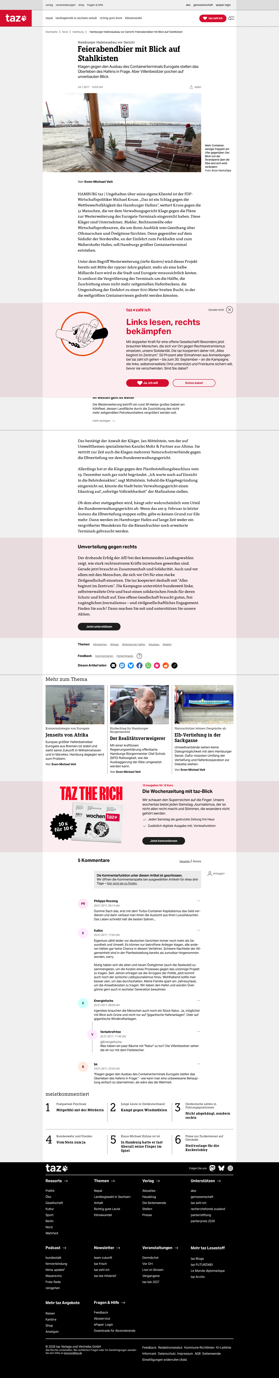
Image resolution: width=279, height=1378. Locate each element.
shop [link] (81, 5)
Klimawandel (103, 1215)
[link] (50, 18)
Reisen (50, 1313)
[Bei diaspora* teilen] (157, 665)
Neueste (185, 861)
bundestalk (53, 1258)
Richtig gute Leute (107, 1209)
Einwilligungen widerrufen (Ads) (164, 1360)
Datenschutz (167, 1354)
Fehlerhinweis (125, 656)
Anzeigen (52, 1332)
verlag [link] (49, 5)
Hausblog (149, 1197)
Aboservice (102, 1319)
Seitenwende (211, 1354)
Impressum (185, 1354)
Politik (50, 1191)
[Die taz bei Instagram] (230, 1170)
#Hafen (167, 644)
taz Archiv (198, 1277)
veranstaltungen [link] (66, 5)
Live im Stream (152, 1270)
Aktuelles (148, 1191)
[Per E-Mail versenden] (113, 665)
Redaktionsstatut (170, 1348)
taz (57, 1168)
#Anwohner (100, 644)
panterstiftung (201, 1215)
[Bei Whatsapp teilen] (148, 665)
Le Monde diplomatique (208, 1271)
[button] (231, 18)
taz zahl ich (198, 1203)
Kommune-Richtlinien (199, 1348)
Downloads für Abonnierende (115, 1331)
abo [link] (188, 5)
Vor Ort (147, 1264)
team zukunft (103, 1258)
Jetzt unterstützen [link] (99, 626)
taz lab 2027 (150, 1282)
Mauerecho (54, 1276)
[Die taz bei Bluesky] (221, 1170)
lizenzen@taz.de (73, 1353)
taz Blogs (197, 1259)
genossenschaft (202, 1197)
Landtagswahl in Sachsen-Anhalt (112, 1200)
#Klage (114, 644)
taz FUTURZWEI (202, 1265)
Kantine (51, 1319)
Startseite (52, 32)
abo (193, 1191)
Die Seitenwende (154, 1203)
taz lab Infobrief (105, 1276)
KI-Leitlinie (223, 1348)
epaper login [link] (223, 5)
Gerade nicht (216, 310)
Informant (149, 1354)
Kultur (50, 1209)
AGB (198, 1354)
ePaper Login (103, 1325)
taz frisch (100, 1264)
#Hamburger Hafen (134, 644)
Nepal (98, 1191)
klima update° (55, 1270)
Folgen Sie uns (198, 1168)
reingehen (53, 1288)
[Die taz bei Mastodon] (213, 1170)
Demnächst (150, 1258)
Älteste (197, 861)
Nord (65, 32)
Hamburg (78, 32)
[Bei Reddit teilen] (166, 665)
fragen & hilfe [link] (95, 5)
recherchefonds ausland (208, 1209)
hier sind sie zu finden (122, 883)
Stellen (147, 1209)
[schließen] (229, 310)
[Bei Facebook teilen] (139, 665)
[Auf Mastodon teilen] (122, 665)
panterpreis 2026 (203, 1221)
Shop (49, 1326)
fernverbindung (56, 1264)
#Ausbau (154, 644)
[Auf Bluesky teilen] (131, 665)
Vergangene (151, 1276)
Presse (147, 1215)
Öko (48, 1197)
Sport (50, 1215)
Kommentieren (104, 656)
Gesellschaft (54, 1203)
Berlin (50, 1221)
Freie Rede (53, 1282)
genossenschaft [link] (203, 5)
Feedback (101, 1312)
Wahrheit (52, 1233)
